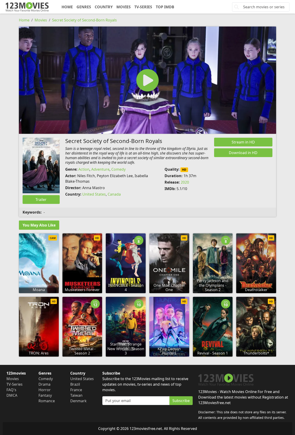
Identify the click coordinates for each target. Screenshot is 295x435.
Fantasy (45, 395)
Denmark (78, 400)
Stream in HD (243, 142)
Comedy (118, 169)
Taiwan (76, 395)
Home (67, 6)
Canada (114, 194)
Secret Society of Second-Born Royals (84, 20)
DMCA (11, 395)
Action (83, 169)
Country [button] (104, 6)
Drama (44, 384)
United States (94, 194)
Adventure (100, 169)
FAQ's (11, 389)
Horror (44, 389)
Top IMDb (165, 6)
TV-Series (143, 6)
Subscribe (181, 400)
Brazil (75, 384)
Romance (46, 400)
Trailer (41, 199)
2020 (185, 182)
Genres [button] (84, 6)
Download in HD (243, 152)
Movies (123, 6)
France (76, 389)
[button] (147, 80)
